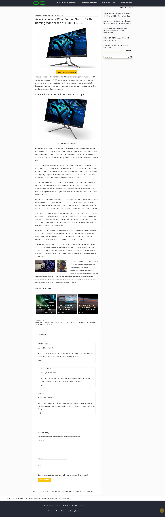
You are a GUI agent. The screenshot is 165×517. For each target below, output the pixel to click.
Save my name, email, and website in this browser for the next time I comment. (63, 475)
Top (162, 510)
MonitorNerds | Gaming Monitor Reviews (39, 3)
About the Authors (78, 506)
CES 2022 (75, 322)
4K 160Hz (60, 322)
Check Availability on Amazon (67, 72)
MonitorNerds (48, 506)
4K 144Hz (54, 322)
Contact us (66, 506)
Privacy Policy (60, 511)
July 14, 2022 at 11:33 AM (45, 348)
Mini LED (43, 325)
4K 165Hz (66, 322)
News (43, 320)
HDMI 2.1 (91, 322)
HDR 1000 (38, 325)
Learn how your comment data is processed (76, 491)
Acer (71, 322)
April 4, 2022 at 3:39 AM (45, 398)
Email (40, 466)
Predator (49, 325)
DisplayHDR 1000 (83, 322)
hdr (95, 322)
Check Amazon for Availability (66, 144)
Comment (41, 441)
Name (40, 458)
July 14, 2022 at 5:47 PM (48, 373)
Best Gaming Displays (73, 511)
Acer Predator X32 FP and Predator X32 (52, 77)
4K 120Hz (48, 322)
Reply (39, 361)
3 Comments (59, 15)
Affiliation (51, 511)
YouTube (58, 506)
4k (44, 322)
